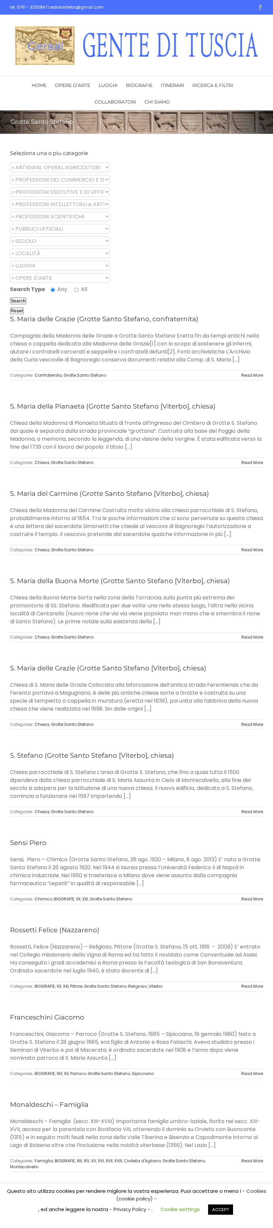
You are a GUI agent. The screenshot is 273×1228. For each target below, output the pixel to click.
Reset (17, 310)
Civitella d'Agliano (142, 1161)
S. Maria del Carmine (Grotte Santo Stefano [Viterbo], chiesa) (109, 494)
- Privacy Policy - (130, 1209)
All (83, 289)
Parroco (78, 1073)
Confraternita (48, 375)
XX (78, 899)
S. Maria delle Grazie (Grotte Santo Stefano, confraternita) (104, 319)
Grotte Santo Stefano (85, 375)
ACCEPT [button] (220, 1209)
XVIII (118, 1161)
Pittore (76, 986)
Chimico (43, 899)
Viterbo (155, 986)
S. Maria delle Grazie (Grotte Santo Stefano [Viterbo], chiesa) (108, 668)
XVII (109, 1161)
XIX (59, 1073)
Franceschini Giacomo (47, 1017)
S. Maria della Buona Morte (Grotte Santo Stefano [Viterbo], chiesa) (120, 581)
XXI (85, 899)
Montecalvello (24, 1167)
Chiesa (42, 462)
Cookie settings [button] (180, 1209)
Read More (252, 375)
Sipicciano (143, 1073)
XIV (87, 1161)
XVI (101, 1161)
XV (93, 1161)
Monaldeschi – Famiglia (49, 1105)
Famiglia (44, 1161)
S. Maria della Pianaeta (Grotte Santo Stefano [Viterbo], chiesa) (113, 406)
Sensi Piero (28, 843)
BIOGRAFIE (64, 899)
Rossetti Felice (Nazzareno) (55, 930)
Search (18, 300)
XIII (79, 1161)
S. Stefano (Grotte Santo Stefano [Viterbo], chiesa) (92, 755)
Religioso (137, 986)
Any (61, 289)
